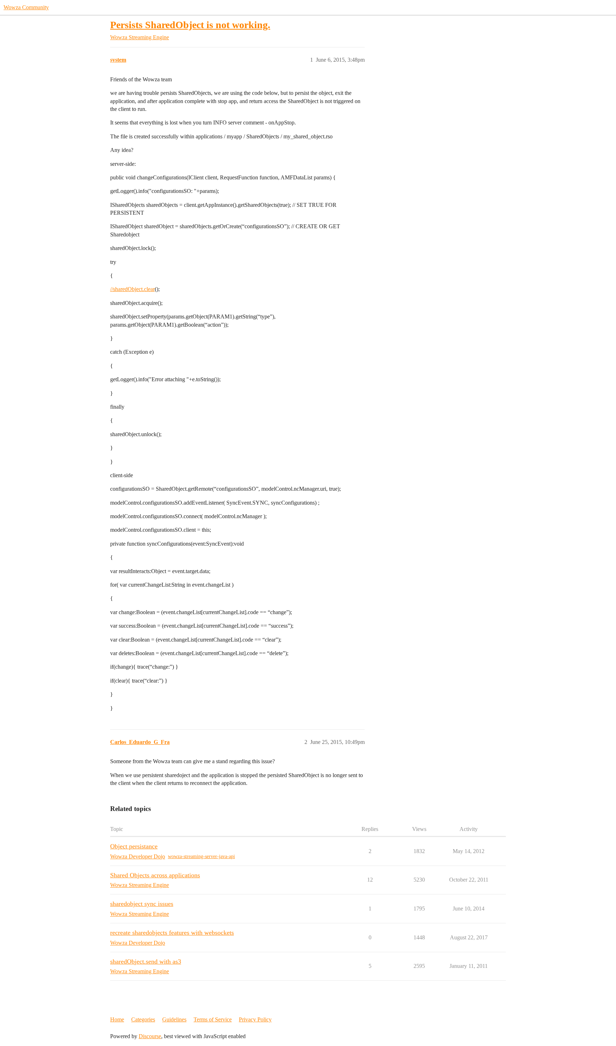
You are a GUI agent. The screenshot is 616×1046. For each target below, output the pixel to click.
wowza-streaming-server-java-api (201, 856)
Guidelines (174, 1019)
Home (117, 1019)
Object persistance (134, 846)
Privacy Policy (255, 1019)
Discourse (150, 1036)
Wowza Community (26, 7)
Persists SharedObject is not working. (190, 24)
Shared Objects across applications (155, 875)
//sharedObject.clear (132, 289)
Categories (143, 1019)
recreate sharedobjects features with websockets (172, 932)
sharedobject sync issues (141, 903)
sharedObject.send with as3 (145, 961)
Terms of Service (213, 1019)
